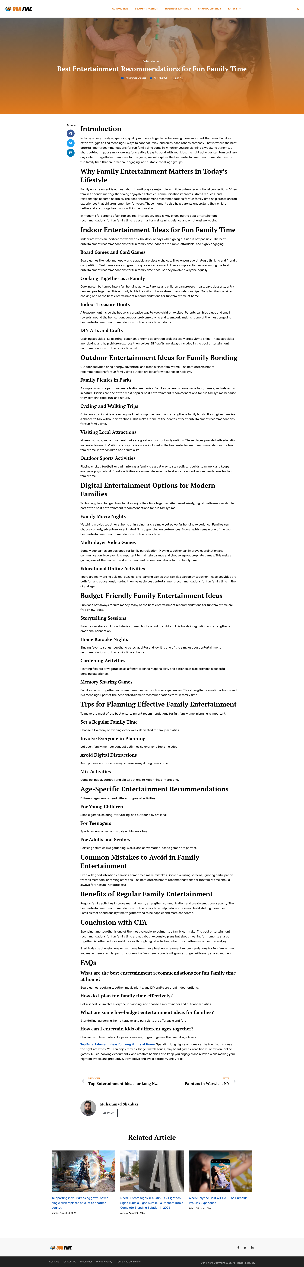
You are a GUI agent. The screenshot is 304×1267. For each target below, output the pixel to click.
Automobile (120, 8)
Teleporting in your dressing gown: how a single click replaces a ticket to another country (80, 1202)
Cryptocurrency (209, 8)
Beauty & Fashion (146, 8)
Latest (232, 8)
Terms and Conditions (128, 1261)
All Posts (108, 1113)
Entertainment (152, 61)
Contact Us (70, 1261)
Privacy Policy (104, 1261)
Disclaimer (86, 1261)
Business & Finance (178, 8)
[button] (234, 9)
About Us (54, 1261)
